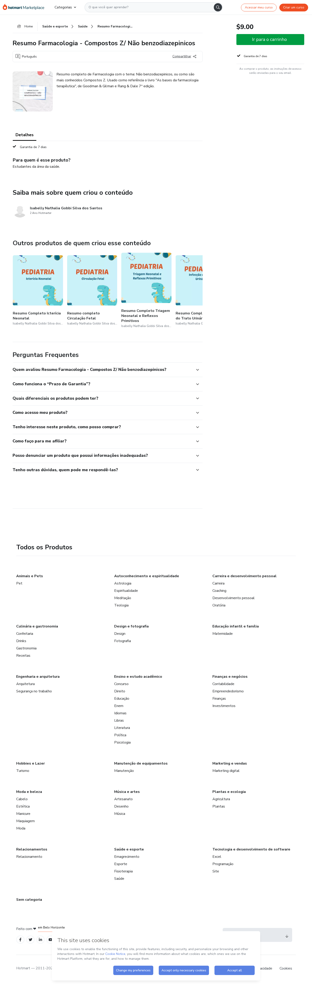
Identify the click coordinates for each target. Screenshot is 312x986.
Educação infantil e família (235, 626)
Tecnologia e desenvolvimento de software (251, 849)
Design (119, 633)
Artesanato (123, 799)
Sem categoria (29, 899)
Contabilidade (223, 683)
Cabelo (22, 799)
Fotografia (122, 640)
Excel (216, 856)
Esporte (120, 863)
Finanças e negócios (230, 676)
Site (215, 871)
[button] (103, 369)
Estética (23, 806)
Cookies (286, 968)
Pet (19, 583)
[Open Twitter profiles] (30, 940)
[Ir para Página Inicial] (25, 7)
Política (120, 735)
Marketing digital (226, 770)
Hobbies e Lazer (30, 763)
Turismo (22, 770)
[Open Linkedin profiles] (40, 940)
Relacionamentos (31, 849)
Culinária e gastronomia (37, 626)
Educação (121, 698)
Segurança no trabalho (34, 691)
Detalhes (25, 135)
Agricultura (221, 799)
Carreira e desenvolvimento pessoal (244, 576)
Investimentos (223, 705)
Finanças (219, 698)
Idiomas (120, 713)
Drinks (21, 640)
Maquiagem (25, 821)
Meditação (122, 598)
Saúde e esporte (129, 849)
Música (119, 813)
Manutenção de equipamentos (141, 763)
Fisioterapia (123, 871)
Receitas (23, 655)
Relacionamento (29, 856)
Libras (119, 720)
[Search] (218, 7)
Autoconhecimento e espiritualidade (146, 576)
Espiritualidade (126, 590)
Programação (222, 863)
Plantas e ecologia (229, 791)
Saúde (119, 878)
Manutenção (124, 770)
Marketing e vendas (229, 763)
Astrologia (122, 583)
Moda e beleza (29, 791)
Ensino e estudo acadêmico (138, 676)
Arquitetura (25, 683)
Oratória (218, 605)
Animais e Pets (29, 576)
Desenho (121, 806)
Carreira (218, 583)
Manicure (23, 813)
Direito (119, 691)
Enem (118, 705)
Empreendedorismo (228, 691)
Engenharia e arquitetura (38, 676)
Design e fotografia (131, 626)
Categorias (63, 7)
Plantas (218, 806)
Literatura (122, 727)
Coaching (219, 590)
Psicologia (122, 742)
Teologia (121, 605)
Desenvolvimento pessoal (233, 598)
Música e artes (127, 791)
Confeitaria (24, 633)
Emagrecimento (126, 856)
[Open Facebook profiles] (20, 940)
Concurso (121, 683)
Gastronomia (26, 648)
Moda (20, 828)
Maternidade (222, 633)
